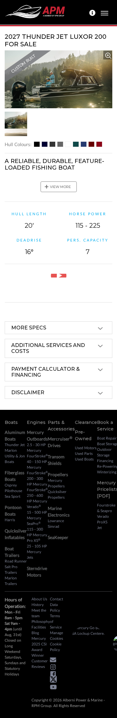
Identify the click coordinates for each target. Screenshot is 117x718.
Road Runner (16, 561)
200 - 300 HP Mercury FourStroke (37, 484)
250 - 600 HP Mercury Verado (37, 501)
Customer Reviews (40, 664)
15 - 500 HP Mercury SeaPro (37, 518)
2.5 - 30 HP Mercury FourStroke (37, 450)
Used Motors (85, 448)
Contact (56, 599)
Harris (10, 519)
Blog (35, 632)
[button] (54, 661)
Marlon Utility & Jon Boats (15, 456)
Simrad (53, 526)
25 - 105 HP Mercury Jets (37, 552)
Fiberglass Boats (14, 476)
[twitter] (55, 680)
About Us (39, 599)
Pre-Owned (83, 435)
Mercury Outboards (37, 435)
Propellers (58, 474)
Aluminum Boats (15, 435)
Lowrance (56, 520)
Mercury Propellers (56, 483)
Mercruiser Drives (60, 442)
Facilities (39, 627)
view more (57, 187)
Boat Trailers (12, 552)
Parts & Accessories (61, 426)
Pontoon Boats (13, 511)
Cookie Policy (55, 647)
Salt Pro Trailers (11, 569)
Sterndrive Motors (37, 572)
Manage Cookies (56, 635)
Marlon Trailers (11, 581)
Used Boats (84, 459)
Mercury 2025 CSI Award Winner (39, 647)
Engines (36, 422)
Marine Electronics (59, 511)
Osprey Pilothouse (13, 488)
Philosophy (41, 621)
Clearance (86, 422)
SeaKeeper (58, 537)
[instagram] (54, 667)
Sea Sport (12, 496)
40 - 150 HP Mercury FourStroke (37, 467)
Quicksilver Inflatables (16, 534)
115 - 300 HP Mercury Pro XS (37, 535)
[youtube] (55, 688)
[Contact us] (93, 12)
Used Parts (84, 453)
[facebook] (54, 675)
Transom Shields (56, 460)
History (38, 604)
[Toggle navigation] (104, 12)
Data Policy (55, 607)
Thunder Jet (15, 444)
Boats (11, 422)
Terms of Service (56, 621)
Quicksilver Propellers (57, 494)
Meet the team (39, 613)
